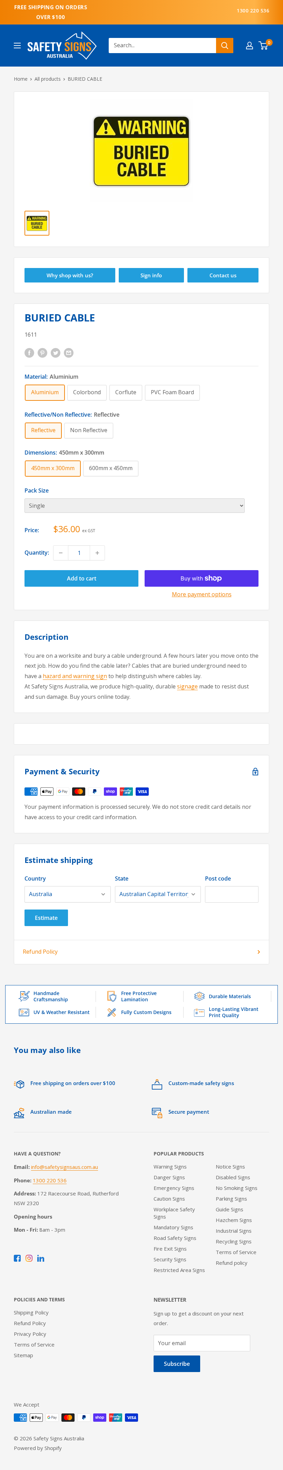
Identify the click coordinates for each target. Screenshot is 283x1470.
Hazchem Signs (234, 1219)
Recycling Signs (234, 1241)
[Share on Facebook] (29, 352)
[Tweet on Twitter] (55, 352)
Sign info (151, 275)
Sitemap (23, 1355)
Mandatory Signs (173, 1227)
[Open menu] (17, 45)
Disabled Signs (233, 1177)
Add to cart (81, 578)
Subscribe (177, 1364)
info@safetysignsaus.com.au (64, 1166)
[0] (263, 45)
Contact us (222, 275)
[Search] (224, 45)
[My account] (249, 45)
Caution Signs (169, 1198)
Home (21, 79)
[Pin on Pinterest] (42, 352)
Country (35, 878)
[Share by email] (69, 352)
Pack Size (37, 490)
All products (48, 79)
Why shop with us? (70, 275)
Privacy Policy (30, 1333)
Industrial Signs (234, 1230)
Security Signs (170, 1259)
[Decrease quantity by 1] (60, 553)
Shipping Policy (31, 1312)
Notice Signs (230, 1166)
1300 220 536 (253, 10)
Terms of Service (236, 1252)
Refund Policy (40, 951)
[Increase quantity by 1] (97, 553)
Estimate (46, 918)
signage (187, 686)
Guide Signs (229, 1209)
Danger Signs (169, 1177)
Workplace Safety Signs (174, 1213)
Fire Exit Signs (170, 1248)
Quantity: (37, 552)
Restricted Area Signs (179, 1270)
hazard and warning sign (75, 676)
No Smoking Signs (236, 1187)
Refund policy (231, 1262)
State (121, 878)
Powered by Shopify (38, 1447)
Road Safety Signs (175, 1237)
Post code (218, 878)
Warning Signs (170, 1166)
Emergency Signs (174, 1187)
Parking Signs (231, 1198)
